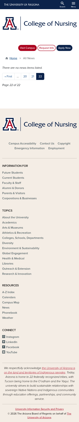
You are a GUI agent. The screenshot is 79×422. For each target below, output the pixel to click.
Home (13, 58)
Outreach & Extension (16, 269)
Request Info (46, 47)
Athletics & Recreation (16, 233)
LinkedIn (11, 342)
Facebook (12, 347)
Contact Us (47, 143)
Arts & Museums (12, 228)
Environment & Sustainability (20, 248)
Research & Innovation (16, 274)
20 (25, 76)
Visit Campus (27, 47)
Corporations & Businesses (19, 198)
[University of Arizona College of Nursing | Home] (39, 23)
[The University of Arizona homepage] (21, 4)
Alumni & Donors (13, 188)
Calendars (8, 297)
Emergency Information (30, 148)
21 (32, 76)
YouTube (11, 352)
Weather (7, 318)
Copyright (64, 143)
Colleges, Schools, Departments (22, 238)
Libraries (7, 263)
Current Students (13, 178)
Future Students (12, 173)
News (5, 307)
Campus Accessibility (22, 143)
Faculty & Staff (11, 183)
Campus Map (10, 302)
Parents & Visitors (13, 193)
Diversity (7, 243)
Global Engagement (15, 253)
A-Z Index (8, 292)
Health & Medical (13, 258)
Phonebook (9, 313)
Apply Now (64, 47)
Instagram (12, 337)
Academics (9, 222)
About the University (15, 217)
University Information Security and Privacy (39, 409)
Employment (56, 148)
